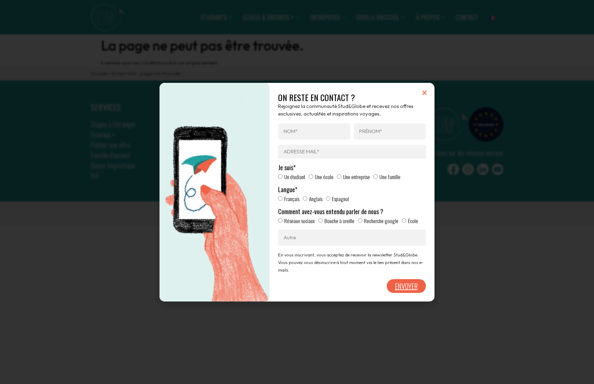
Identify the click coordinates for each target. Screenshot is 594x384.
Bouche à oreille (339, 220)
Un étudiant (294, 176)
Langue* (287, 190)
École (413, 220)
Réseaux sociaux (299, 220)
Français (291, 198)
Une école (324, 176)
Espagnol (340, 198)
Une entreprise (356, 176)
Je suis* (287, 168)
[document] (297, 192)
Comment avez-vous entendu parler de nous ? (330, 212)
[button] (424, 93)
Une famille (390, 176)
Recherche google (381, 220)
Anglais (315, 198)
